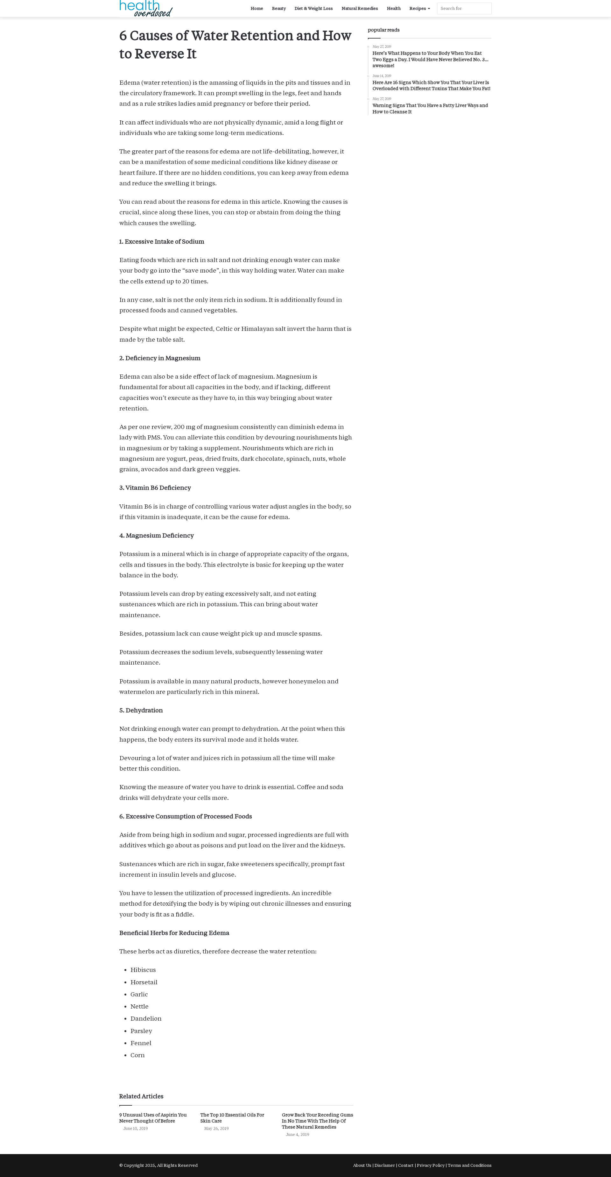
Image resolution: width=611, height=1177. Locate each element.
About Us (362, 1165)
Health (394, 8)
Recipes (418, 8)
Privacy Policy (431, 1165)
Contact (406, 1165)
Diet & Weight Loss (314, 8)
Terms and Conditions (470, 1165)
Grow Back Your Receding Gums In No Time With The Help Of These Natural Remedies (317, 1121)
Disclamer (385, 1165)
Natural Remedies (360, 8)
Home (257, 8)
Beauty (279, 8)
